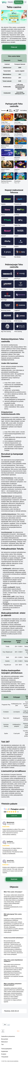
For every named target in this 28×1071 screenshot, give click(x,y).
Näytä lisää (14, 879)
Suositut (3, 110)
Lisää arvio (14, 815)
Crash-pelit (17, 110)
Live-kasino (11, 110)
